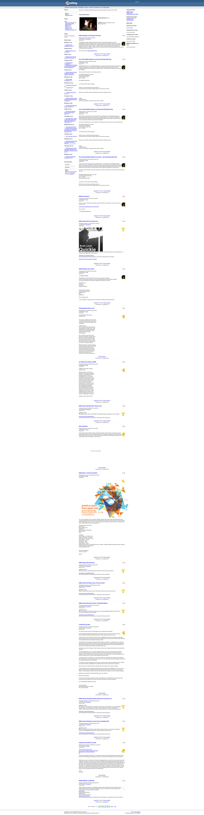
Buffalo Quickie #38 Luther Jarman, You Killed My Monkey (93, 603)
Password (67, 167)
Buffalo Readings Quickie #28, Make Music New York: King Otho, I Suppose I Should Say (70, 150)
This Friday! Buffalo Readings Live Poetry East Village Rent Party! (95, 59)
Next (112, 806)
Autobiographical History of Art (86, 308)
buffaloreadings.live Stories (132, 14)
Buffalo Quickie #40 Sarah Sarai (87, 562)
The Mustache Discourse (71, 85)
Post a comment (106, 53)
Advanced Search (73, 7)
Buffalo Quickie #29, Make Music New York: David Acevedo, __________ (70, 142)
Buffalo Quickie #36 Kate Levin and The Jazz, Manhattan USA (94, 721)
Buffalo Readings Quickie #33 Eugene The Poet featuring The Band (70, 73)
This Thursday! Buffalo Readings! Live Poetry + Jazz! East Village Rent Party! (98, 157)
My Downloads (96, 7)
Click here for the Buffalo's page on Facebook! (89, 206)
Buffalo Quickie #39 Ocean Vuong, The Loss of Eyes (92, 582)
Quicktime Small (130, 18)
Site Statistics (81, 7)
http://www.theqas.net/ (92, 50)
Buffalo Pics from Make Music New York (70, 157)
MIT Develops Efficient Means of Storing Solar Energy (69, 112)
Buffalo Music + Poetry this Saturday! (88, 472)
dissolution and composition (68, 63)
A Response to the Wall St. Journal (87, 742)
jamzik (87, 429)
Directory (86, 7)
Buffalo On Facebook (84, 196)
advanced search (69, 15)
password (71, 173)
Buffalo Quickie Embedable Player (68, 45)
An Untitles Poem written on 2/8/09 (87, 361)
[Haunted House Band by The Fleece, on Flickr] (84, 796)
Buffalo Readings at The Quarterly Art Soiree (90, 35)
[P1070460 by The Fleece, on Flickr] (82, 793)
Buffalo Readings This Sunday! (86, 268)
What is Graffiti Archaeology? (68, 80)
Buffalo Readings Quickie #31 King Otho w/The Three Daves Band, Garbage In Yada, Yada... (70, 120)
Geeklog (138, 811)
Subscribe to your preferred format (86, 255)
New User (73, 172)
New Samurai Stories (69, 29)
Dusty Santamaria (83, 426)
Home (65, 21)
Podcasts (67, 28)
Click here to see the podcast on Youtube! (88, 259)
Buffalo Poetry (130, 12)
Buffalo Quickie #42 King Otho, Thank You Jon (90, 405)
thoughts (67, 27)
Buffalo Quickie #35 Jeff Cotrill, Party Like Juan (70, 57)
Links (101, 7)
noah (87, 62)
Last (115, 806)
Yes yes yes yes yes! (70, 126)
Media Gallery (106, 7)
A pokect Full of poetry (84, 624)
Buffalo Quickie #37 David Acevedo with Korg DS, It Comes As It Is (95, 698)
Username (67, 164)
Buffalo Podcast (130, 11)
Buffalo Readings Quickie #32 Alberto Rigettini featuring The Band (70, 99)
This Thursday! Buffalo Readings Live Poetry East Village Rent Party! (96, 109)
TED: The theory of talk (71, 136)
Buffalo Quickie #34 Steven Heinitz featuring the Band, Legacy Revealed (70, 66)
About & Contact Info (69, 22)
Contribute (67, 7)
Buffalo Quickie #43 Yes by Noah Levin (88, 221)
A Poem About (69, 87)
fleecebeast (88, 39)
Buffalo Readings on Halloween (86, 780)
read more (96, 53)
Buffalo (66, 25)
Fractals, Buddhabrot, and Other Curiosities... (70, 106)
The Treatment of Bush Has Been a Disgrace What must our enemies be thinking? (88, 751)
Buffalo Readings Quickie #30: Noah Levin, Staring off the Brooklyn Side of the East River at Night (70, 130)
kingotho (87, 746)
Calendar (91, 7)
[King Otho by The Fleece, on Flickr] (81, 791)
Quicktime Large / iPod (131, 17)
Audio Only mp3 (130, 20)
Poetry (66, 26)
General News (68, 23)
